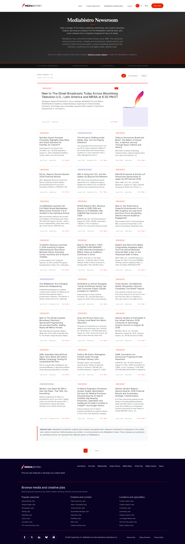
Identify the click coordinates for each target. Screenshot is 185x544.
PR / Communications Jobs (30, 525)
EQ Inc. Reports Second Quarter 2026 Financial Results (54, 175)
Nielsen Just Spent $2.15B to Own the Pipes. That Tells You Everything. (53, 391)
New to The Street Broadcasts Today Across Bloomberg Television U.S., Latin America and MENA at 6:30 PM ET (80, 95)
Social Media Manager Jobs (80, 511)
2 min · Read (65, 160)
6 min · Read (65, 192)
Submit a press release (97, 55)
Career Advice (115, 466)
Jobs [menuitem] (80, 6)
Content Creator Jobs (126, 501)
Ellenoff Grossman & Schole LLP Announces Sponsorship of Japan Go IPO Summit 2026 (130, 176)
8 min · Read (113, 121)
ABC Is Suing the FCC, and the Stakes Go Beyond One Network (92, 175)
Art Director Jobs (125, 508)
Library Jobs (26, 518)
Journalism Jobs (27, 522)
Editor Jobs (74, 522)
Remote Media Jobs (28, 501)
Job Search (81, 466)
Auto (146, 5)
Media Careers (150, 466)
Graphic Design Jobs (28, 504)
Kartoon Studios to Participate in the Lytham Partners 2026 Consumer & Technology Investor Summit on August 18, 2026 (130, 323)
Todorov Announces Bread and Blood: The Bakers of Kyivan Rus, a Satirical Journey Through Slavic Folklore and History (129, 142)
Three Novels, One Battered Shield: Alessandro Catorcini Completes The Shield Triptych (129, 286)
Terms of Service (144, 537)
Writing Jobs (26, 511)
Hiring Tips (139, 466)
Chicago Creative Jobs (126, 515)
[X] (32, 537)
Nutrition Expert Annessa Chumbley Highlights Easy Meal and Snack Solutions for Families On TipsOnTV (54, 141)
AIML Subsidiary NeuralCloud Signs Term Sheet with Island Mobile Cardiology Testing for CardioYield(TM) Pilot (53, 358)
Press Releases (132, 76)
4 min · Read (103, 231)
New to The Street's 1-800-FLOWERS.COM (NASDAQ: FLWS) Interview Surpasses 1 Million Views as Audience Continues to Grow (91, 250)
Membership (102, 466)
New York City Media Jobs (128, 522)
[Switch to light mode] (137, 5)
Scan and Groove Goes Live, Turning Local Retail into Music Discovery (91, 320)
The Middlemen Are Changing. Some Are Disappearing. (53, 285)
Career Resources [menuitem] (93, 6)
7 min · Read (103, 160)
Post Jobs (157, 6)
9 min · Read (65, 270)
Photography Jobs (28, 508)
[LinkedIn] (39, 537)
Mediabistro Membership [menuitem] (113, 6)
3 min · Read (141, 192)
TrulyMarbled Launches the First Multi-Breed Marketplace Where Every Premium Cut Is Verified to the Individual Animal (54, 209)
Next (96, 450)
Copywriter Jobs (76, 515)
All (123, 76)
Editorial (144, 76)
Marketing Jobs (27, 515)
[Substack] (54, 537)
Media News (127, 466)
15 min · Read (140, 418)
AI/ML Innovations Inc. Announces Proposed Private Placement (129, 356)
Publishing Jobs (76, 518)
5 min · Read (103, 192)
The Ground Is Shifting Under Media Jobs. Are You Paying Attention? (91, 140)
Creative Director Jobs (126, 504)
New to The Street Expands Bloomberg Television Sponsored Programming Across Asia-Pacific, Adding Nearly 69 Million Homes (52, 323)
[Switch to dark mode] (142, 5)
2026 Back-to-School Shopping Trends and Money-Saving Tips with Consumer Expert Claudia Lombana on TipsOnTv (91, 287)
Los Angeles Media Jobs (127, 518)
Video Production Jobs (78, 501)
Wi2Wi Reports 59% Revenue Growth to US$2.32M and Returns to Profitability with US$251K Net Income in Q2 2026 (91, 211)
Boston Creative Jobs (126, 525)
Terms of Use (131, 537)
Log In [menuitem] (129, 6)
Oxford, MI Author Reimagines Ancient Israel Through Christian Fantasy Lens (91, 356)
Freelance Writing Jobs (78, 525)
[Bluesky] (46, 537)
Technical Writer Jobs (78, 508)
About (161, 466)
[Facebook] (24, 537)
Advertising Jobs (124, 511)
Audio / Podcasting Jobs (79, 504)
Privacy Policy (158, 537)
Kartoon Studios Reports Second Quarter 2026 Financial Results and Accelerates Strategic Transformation (129, 392)
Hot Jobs (91, 466)
